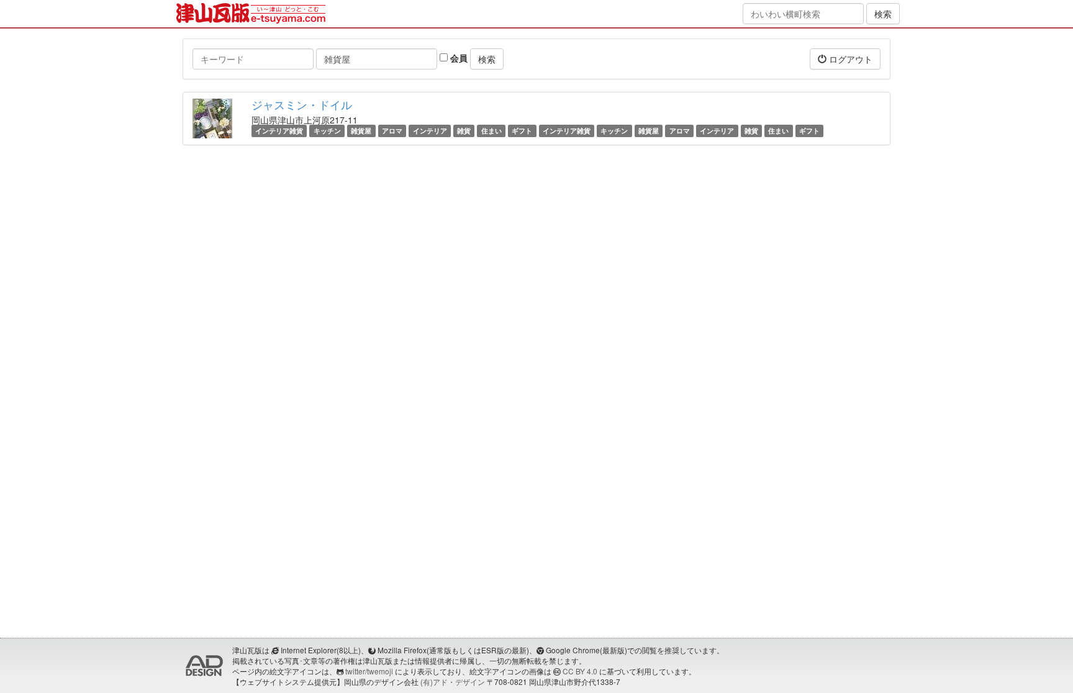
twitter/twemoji (369, 671)
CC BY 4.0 (580, 671)
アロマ (392, 130)
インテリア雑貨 (279, 130)
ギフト (522, 130)
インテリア (430, 130)
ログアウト (849, 59)
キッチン (327, 130)
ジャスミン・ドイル (301, 104)
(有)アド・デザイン (452, 681)
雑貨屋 (361, 130)
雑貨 (464, 130)
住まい (491, 130)
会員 (458, 57)
